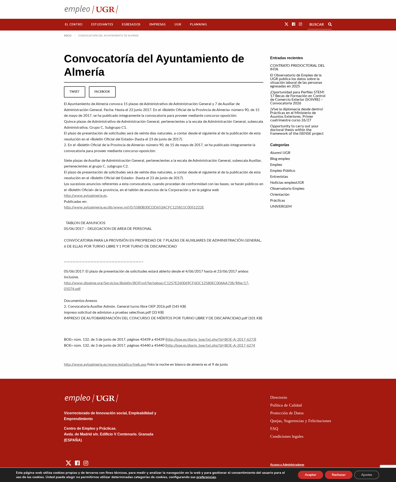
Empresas (157, 24)
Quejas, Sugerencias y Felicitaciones (300, 420)
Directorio (278, 397)
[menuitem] (73, 25)
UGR (177, 24)
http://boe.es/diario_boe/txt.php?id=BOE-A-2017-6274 (210, 345)
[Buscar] (330, 24)
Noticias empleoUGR (287, 182)
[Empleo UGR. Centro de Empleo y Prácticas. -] (91, 9)
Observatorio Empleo (287, 188)
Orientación (279, 194)
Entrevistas (279, 176)
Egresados (131, 24)
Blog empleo (280, 159)
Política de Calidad (286, 405)
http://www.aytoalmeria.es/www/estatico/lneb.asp (105, 364)
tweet (74, 91)
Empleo (276, 165)
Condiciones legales (286, 436)
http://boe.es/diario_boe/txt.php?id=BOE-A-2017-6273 (210, 339)
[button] (286, 24)
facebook (102, 91)
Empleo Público (282, 171)
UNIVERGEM (281, 206)
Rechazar (339, 475)
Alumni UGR (280, 153)
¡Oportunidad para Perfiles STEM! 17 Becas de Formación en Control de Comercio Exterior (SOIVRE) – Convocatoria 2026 (297, 97)
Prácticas (277, 200)
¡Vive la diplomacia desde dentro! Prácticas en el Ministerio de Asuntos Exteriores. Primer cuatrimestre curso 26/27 (296, 114)
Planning (198, 24)
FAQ (274, 428)
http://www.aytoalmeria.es (85, 196)
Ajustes (366, 475)
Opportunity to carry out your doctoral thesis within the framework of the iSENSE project (297, 129)
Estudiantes (102, 24)
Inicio (68, 35)
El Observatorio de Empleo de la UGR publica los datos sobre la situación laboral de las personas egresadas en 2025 (296, 80)
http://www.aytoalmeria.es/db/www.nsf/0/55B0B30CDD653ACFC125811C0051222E (134, 207)
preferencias (206, 477)
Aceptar (310, 475)
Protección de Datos (287, 413)
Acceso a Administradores (287, 464)
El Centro (73, 24)
